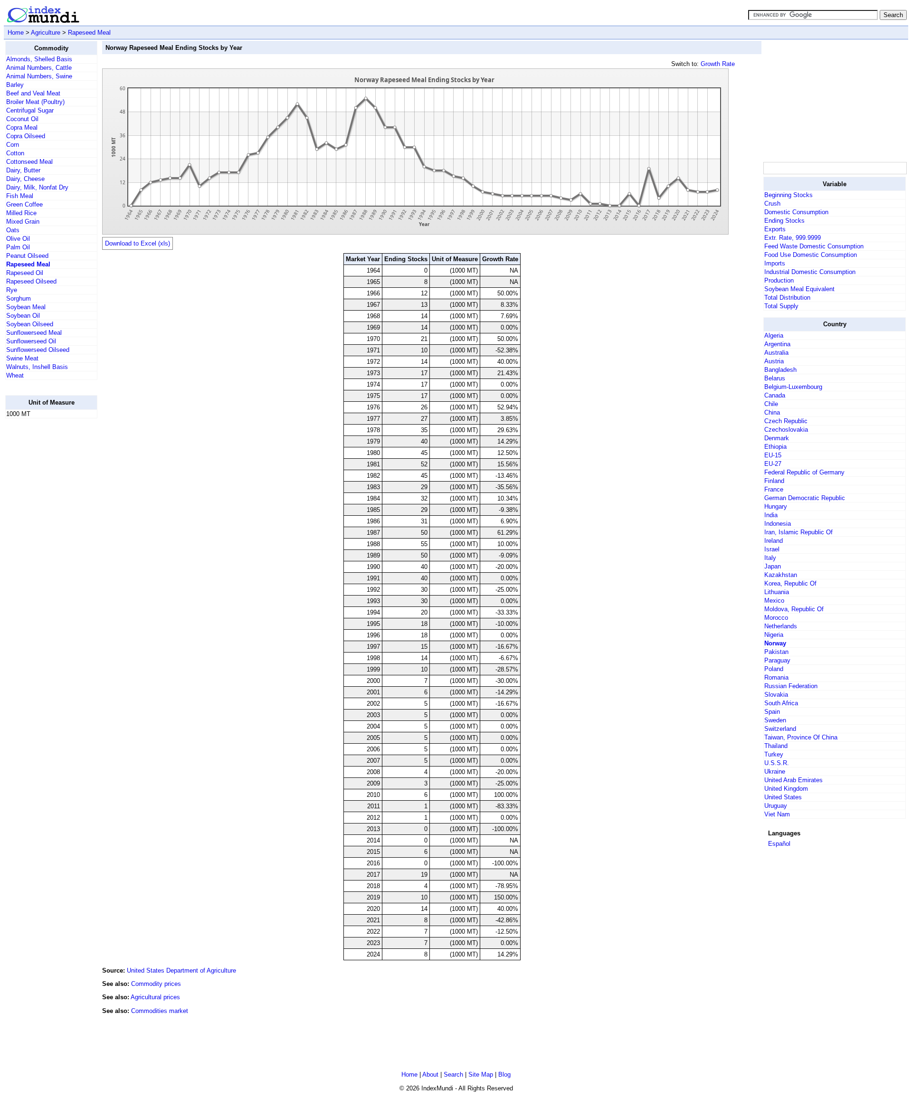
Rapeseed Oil (24, 272)
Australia (776, 352)
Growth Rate (718, 63)
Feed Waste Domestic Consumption (814, 246)
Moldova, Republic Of (794, 609)
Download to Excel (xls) (137, 243)
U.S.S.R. (776, 763)
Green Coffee (24, 204)
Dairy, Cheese (25, 178)
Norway (775, 643)
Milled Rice (21, 213)
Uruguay (775, 805)
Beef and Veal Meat (33, 93)
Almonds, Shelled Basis (39, 59)
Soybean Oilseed (29, 324)
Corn (12, 144)
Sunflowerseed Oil (31, 341)
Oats (12, 230)
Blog (504, 1074)
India (771, 515)
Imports (774, 263)
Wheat (15, 375)
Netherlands (780, 626)
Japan (772, 566)
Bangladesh (780, 369)
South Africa (781, 703)
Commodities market (159, 1010)
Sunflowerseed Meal (34, 332)
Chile (771, 403)
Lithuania (776, 592)
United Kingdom (786, 788)
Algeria (773, 335)
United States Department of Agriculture (181, 970)
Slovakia (776, 694)
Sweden (775, 720)
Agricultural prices (155, 997)
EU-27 (772, 463)
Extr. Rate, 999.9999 (792, 237)
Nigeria (773, 634)
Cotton (15, 153)
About (430, 1074)
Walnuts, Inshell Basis (37, 366)
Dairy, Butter (23, 170)
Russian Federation (790, 686)
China (772, 412)
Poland (773, 668)
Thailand (776, 745)
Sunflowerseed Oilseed (37, 349)
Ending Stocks (784, 220)
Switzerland (780, 728)
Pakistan (776, 651)
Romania (776, 677)
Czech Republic (786, 421)
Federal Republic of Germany (804, 472)
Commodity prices (156, 983)
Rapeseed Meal (89, 32)
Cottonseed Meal (29, 161)
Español (779, 843)
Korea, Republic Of (790, 583)
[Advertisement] (43, 568)
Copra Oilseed (25, 136)
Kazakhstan (780, 574)
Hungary (775, 506)
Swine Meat (22, 358)
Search (453, 1074)
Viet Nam (777, 814)
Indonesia (777, 523)
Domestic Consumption (796, 212)
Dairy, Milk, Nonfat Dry (37, 187)
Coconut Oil (22, 119)
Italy (770, 557)
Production (779, 280)
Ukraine (774, 771)
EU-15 (772, 455)
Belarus (774, 378)
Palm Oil (18, 247)
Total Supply (781, 306)
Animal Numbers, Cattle (39, 67)
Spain (772, 711)
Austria (774, 361)
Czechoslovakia (786, 429)
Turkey (773, 754)
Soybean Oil (23, 315)
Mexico (774, 600)
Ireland (773, 540)
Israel (771, 549)
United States (783, 797)
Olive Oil (18, 238)
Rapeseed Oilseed (31, 281)
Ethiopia (775, 446)
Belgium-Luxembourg (793, 386)
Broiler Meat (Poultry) (35, 101)
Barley (15, 84)
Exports (775, 229)
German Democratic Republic (804, 498)
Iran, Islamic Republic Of (798, 532)
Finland (774, 480)
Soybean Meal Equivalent (799, 289)
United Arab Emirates (793, 780)
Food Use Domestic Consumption (810, 254)
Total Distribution (787, 297)
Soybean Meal (26, 307)
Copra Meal (22, 127)
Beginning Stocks (788, 195)
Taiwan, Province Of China (800, 737)
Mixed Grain (22, 221)
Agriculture (45, 32)
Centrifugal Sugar (30, 110)
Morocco (776, 617)
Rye (11, 289)
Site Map (480, 1074)
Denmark (776, 438)
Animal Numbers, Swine (39, 76)
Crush (772, 203)
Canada (774, 395)
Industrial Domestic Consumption (809, 271)
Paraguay (777, 660)
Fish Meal (19, 195)
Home (16, 32)
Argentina (777, 344)
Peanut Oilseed (27, 255)
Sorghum (18, 298)
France (773, 489)
